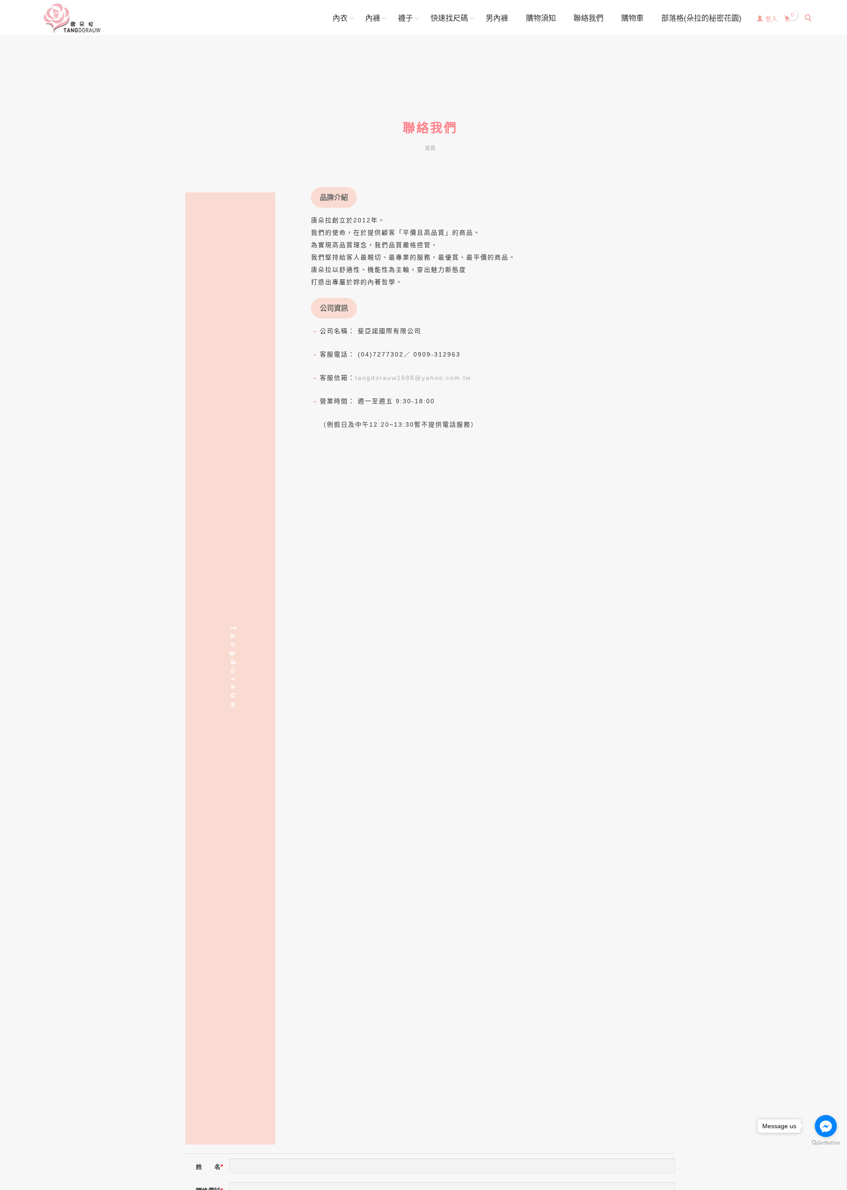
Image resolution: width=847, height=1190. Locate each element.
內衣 (340, 18)
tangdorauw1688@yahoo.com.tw (413, 377)
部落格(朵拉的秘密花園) (701, 18)
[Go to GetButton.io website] (826, 1143)
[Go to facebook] (826, 1126)
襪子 (405, 18)
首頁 (430, 148)
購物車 (632, 18)
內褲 (372, 18)
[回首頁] (72, 19)
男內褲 (497, 18)
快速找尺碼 (449, 18)
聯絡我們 (588, 18)
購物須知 (541, 18)
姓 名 (208, 1166)
